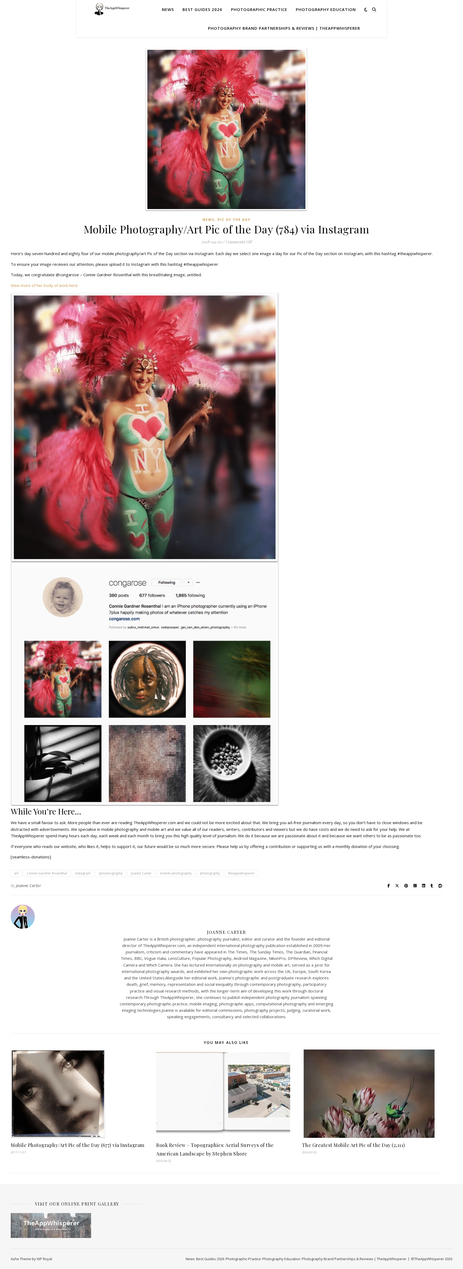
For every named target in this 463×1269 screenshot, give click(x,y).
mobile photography (176, 873)
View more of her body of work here (44, 285)
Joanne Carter (141, 873)
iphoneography (110, 873)
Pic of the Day (234, 219)
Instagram (83, 873)
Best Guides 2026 (202, 9)
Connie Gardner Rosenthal (47, 873)
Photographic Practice (259, 9)
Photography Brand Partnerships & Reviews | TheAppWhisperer (284, 28)
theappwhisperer (241, 873)
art (16, 873)
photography (210, 873)
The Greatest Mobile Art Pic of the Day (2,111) (353, 1145)
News (168, 9)
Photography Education (326, 9)
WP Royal (44, 1258)
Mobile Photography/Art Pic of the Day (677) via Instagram (77, 1145)
